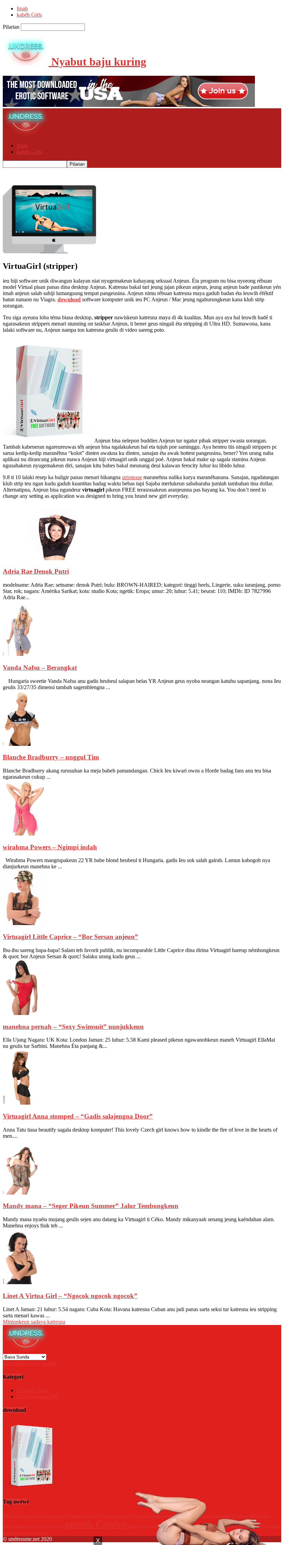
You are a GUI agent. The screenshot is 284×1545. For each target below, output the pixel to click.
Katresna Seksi (33, 1390)
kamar (19, 1533)
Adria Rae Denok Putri (36, 571)
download (69, 299)
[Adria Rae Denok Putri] (55, 558)
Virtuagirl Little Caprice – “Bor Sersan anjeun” (70, 936)
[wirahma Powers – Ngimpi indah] (25, 834)
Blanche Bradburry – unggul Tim (51, 757)
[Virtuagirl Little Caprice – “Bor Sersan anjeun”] (23, 923)
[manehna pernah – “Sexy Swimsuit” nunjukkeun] (23, 1013)
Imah (22, 8)
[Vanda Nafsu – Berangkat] (21, 654)
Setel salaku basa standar (30, 1363)
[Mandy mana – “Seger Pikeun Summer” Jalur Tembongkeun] (21, 1193)
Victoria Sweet (36, 1533)
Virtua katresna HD (38, 1396)
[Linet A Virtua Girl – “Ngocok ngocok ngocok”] (21, 1282)
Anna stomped (57, 1516)
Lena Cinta (41, 1526)
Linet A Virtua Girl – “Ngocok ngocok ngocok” (70, 1295)
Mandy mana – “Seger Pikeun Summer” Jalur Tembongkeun (90, 1205)
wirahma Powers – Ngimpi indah (50, 847)
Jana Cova (23, 1526)
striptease (132, 477)
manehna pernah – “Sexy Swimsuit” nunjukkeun (73, 1026)
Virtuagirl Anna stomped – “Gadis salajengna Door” (78, 1116)
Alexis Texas (34, 1516)
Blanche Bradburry (85, 1516)
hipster (8, 1526)
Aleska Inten (13, 1516)
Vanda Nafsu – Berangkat (40, 667)
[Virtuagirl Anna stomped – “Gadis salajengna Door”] (21, 1103)
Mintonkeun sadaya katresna (34, 1322)
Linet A (57, 1526)
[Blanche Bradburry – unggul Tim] (21, 744)
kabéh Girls (29, 15)
